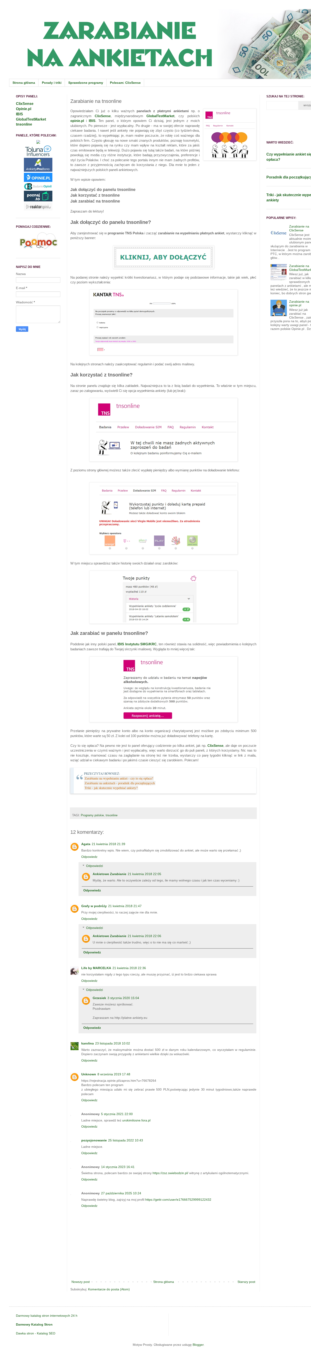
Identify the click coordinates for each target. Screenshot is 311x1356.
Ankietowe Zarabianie (109, 874)
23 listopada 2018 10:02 (112, 1043)
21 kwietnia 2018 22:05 (144, 874)
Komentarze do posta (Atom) (109, 1289)
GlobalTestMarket (160, 116)
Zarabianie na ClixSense (299, 228)
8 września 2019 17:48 (113, 1074)
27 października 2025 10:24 (121, 1193)
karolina (87, 1043)
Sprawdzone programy (85, 82)
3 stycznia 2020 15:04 (123, 998)
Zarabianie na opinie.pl (299, 303)
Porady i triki (51, 82)
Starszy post (246, 1282)
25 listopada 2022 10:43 (125, 1140)
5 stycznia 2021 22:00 (117, 1114)
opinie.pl (77, 121)
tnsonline (111, 815)
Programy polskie (92, 815)
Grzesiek (99, 998)
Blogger (198, 1344)
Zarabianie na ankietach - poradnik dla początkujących (120, 783)
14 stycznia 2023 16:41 (118, 1167)
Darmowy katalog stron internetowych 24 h (46, 1315)
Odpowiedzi (94, 866)
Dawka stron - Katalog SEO (35, 1333)
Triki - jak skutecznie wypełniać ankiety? (111, 788)
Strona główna (24, 82)
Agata (85, 844)
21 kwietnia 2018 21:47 (125, 906)
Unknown (88, 1074)
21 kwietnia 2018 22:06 (144, 936)
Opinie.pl (23, 109)
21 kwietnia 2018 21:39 (108, 844)
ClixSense (103, 116)
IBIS (92, 121)
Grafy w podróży (94, 906)
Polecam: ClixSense (125, 82)
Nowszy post (80, 1282)
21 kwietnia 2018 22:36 (129, 968)
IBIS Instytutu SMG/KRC (137, 644)
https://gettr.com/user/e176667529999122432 (178, 1199)
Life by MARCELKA (96, 968)
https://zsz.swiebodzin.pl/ (170, 1173)
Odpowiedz (89, 857)
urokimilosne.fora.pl (136, 1120)
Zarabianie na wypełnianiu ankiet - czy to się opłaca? (119, 778)
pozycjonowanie (94, 1140)
